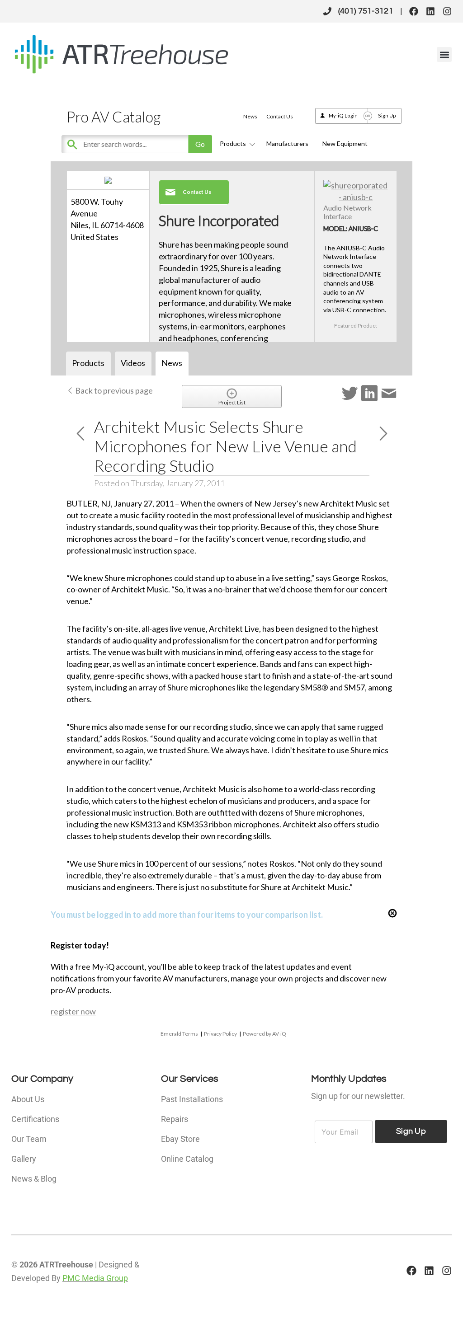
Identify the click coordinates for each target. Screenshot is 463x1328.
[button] (444, 54)
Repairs (174, 1119)
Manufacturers (287, 143)
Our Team (29, 1139)
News (250, 116)
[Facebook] (413, 11)
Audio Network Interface (347, 212)
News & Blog (34, 1178)
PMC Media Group (95, 1278)
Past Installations (192, 1099)
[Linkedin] (430, 11)
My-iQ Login (343, 115)
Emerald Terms (179, 1033)
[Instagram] (447, 11)
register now (73, 1011)
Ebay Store (180, 1139)
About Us (27, 1099)
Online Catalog (187, 1159)
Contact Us (279, 116)
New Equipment (345, 143)
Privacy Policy (220, 1033)
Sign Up (387, 115)
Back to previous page (113, 390)
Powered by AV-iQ (264, 1033)
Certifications (35, 1119)
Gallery (23, 1159)
